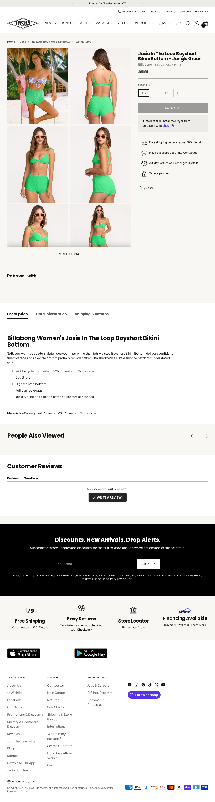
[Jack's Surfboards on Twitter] (157, 685)
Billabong (145, 64)
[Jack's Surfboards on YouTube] (163, 685)
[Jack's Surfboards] (23, 23)
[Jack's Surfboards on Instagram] (136, 685)
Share (149, 188)
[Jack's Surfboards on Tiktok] (150, 685)
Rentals (12, 756)
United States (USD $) (24, 781)
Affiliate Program (100, 693)
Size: (144, 85)
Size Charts (55, 707)
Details (198, 142)
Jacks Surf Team (19, 770)
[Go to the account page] (197, 23)
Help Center (56, 693)
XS (144, 93)
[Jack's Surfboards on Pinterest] (143, 685)
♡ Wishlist (14, 693)
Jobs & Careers (98, 685)
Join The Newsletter (22, 741)
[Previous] (72, 3)
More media (69, 254)
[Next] (142, 3)
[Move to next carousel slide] (204, 435)
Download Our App (21, 763)
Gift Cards (14, 707)
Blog (10, 748)
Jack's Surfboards (37, 787)
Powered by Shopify (18, 791)
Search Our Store (60, 746)
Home (11, 41)
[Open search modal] (188, 23)
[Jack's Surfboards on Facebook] (130, 685)
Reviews (13, 734)
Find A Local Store (133, 627)
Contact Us (55, 685)
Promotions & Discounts (25, 714)
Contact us (190, 152)
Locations (14, 700)
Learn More (198, 625)
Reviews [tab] (13, 478)
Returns (53, 700)
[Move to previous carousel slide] (194, 436)
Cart (50, 765)
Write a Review (111, 498)
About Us (14, 685)
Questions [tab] (31, 478)
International (56, 726)
